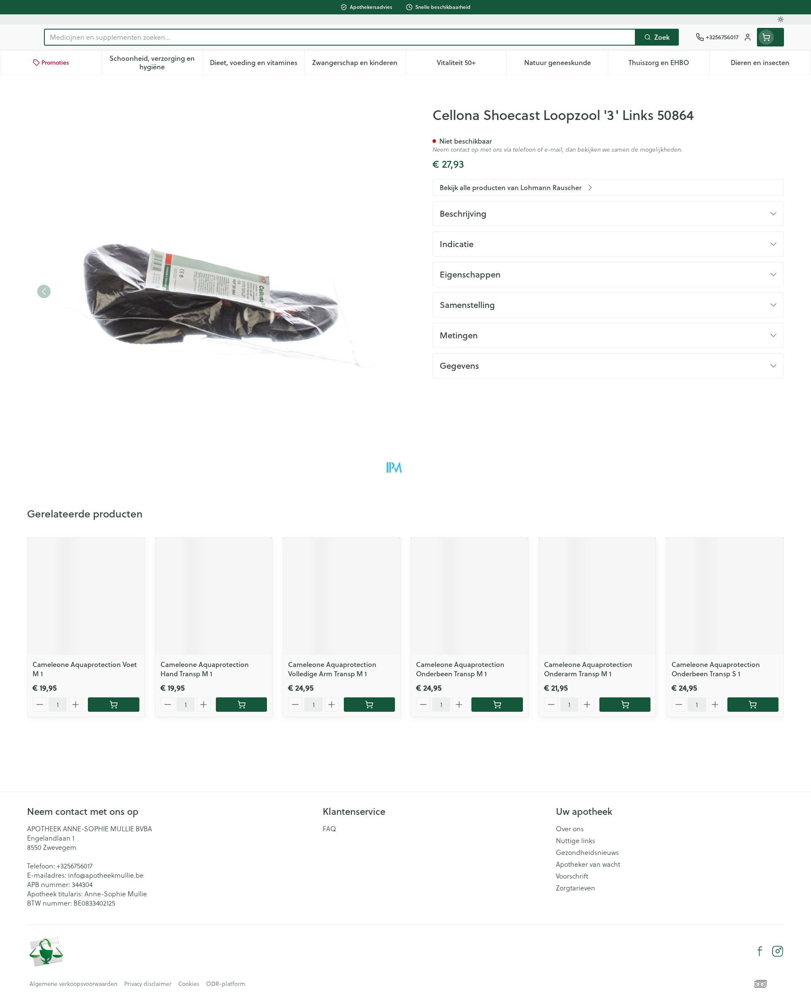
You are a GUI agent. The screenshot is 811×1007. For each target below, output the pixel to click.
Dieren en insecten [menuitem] (771, 64)
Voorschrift (572, 876)
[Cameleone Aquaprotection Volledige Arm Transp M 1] (341, 596)
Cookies (188, 984)
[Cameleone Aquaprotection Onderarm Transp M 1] (597, 596)
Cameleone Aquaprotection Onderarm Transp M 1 (588, 668)
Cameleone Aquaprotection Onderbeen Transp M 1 (460, 668)
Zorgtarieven (575, 888)
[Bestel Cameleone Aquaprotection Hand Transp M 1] (241, 704)
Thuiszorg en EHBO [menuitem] (669, 64)
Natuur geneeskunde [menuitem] (566, 64)
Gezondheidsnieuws (587, 852)
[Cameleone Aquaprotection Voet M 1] (85, 596)
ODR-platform (225, 984)
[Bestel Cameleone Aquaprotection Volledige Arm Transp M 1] (369, 704)
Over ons (570, 828)
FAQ (329, 828)
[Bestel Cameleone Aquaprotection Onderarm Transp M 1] (624, 704)
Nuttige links (575, 840)
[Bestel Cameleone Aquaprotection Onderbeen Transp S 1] (752, 704)
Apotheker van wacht (588, 864)
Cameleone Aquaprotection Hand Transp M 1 (205, 668)
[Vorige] (44, 291)
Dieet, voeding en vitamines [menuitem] (257, 64)
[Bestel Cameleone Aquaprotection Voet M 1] (113, 704)
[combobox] (340, 37)
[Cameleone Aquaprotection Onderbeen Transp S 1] (725, 596)
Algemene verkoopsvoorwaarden (73, 984)
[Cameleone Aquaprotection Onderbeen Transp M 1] (469, 596)
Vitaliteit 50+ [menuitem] (471, 64)
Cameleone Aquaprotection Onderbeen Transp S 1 (716, 668)
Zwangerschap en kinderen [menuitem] (358, 64)
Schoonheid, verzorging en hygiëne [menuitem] (155, 62)
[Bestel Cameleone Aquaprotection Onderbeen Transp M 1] (497, 704)
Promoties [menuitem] (55, 62)
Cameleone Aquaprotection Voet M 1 (85, 668)
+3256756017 (75, 866)
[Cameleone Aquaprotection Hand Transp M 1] (213, 596)
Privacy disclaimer (147, 984)
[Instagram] (777, 951)
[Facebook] (760, 951)
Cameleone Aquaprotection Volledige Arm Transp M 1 (332, 668)
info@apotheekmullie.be (106, 875)
